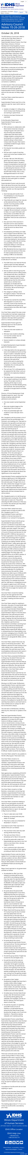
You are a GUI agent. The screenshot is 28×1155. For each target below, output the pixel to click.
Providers (10, 11)
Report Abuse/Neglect (11, 1149)
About (16, 11)
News (2, 13)
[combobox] (23, 1)
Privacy (21, 1147)
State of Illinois (7, 1147)
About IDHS (8, 16)
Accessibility (15, 1147)
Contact (7, 13)
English (22, 1)
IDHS (2, 16)
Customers (4, 11)
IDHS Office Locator (14, 1129)
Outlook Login (23, 1154)
